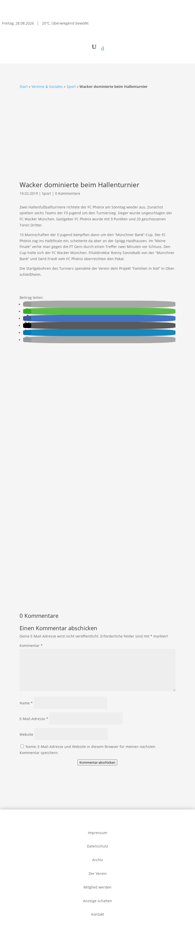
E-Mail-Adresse (34, 718)
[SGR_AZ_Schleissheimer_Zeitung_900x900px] (97, 594)
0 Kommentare (67, 193)
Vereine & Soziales (47, 86)
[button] (27, 304)
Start (24, 86)
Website (26, 734)
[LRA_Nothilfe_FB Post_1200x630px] (97, 437)
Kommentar (31, 645)
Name (26, 703)
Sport (71, 86)
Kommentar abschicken (97, 762)
